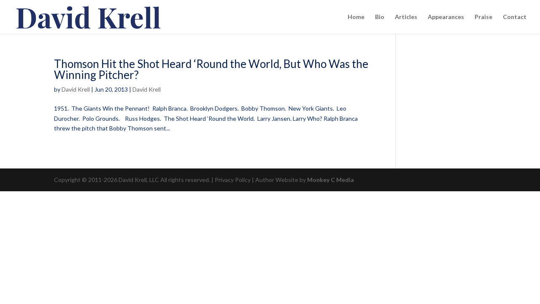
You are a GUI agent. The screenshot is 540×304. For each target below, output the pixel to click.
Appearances (446, 17)
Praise (483, 17)
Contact (514, 17)
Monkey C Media (330, 179)
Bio (379, 17)
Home (356, 17)
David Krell (76, 89)
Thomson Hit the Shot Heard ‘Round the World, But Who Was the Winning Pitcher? (211, 69)
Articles (406, 17)
